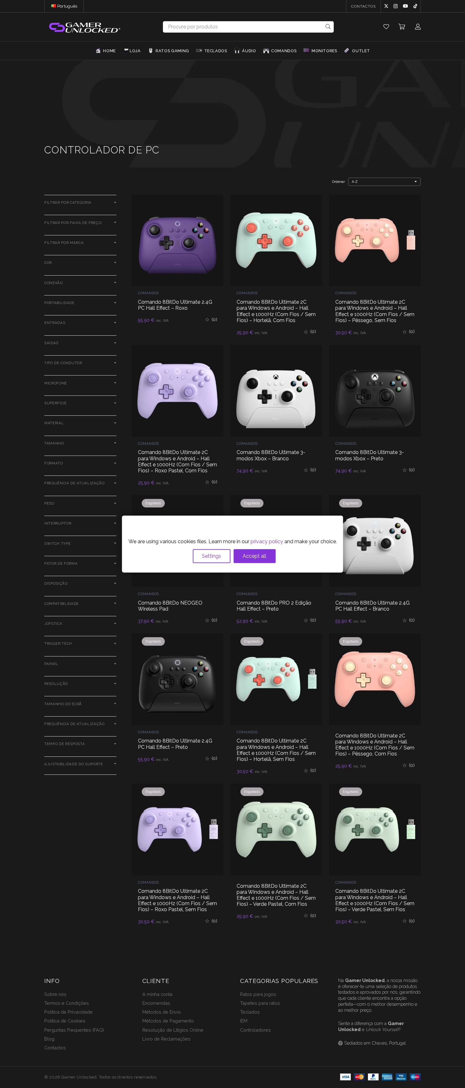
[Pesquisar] (328, 26)
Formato (53, 463)
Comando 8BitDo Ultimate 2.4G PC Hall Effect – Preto (175, 744)
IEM (243, 1020)
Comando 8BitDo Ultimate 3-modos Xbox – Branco (271, 455)
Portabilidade (59, 303)
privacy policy (267, 541)
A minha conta (157, 994)
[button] (79, 6)
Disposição (56, 583)
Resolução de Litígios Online (172, 1030)
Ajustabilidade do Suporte (73, 764)
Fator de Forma (61, 563)
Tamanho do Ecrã (63, 704)
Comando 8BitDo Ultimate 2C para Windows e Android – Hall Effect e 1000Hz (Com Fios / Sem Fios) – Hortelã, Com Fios (276, 311)
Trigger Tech (58, 643)
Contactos (55, 1047)
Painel (51, 664)
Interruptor (57, 523)
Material (54, 423)
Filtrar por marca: (64, 242)
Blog (49, 1038)
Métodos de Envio (161, 1012)
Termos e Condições (66, 1003)
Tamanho (54, 443)
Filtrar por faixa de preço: (73, 223)
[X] (386, 6)
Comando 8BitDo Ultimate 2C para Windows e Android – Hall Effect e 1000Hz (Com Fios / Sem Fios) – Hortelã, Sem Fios (276, 750)
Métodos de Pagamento (168, 1020)
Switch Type (57, 543)
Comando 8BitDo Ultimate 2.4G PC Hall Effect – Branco (372, 606)
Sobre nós (55, 994)
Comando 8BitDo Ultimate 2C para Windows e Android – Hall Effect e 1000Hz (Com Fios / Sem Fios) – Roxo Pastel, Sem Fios (177, 900)
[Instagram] (396, 6)
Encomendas (156, 1003)
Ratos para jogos (258, 994)
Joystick (53, 623)
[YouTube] (405, 6)
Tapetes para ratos (260, 1003)
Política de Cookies (64, 1020)
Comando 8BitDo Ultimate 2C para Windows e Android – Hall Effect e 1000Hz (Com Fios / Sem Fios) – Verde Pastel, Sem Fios (374, 900)
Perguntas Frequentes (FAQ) (74, 1030)
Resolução (56, 683)
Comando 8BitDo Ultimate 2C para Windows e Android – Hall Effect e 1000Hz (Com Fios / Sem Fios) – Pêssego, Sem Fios (374, 311)
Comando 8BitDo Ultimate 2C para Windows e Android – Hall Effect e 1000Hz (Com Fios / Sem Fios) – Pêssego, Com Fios (374, 745)
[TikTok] (415, 6)
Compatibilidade (61, 603)
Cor (48, 262)
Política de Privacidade (68, 1012)
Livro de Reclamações (166, 1038)
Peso (49, 503)
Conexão (53, 283)
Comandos (148, 293)
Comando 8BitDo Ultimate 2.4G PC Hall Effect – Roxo (175, 305)
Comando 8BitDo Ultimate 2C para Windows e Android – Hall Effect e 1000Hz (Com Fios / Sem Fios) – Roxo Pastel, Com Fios (177, 461)
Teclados (250, 1012)
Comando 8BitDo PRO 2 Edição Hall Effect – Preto (274, 606)
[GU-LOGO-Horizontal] (84, 27)
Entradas (54, 322)
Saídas (51, 343)
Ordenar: (339, 181)
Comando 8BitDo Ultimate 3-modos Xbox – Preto (369, 455)
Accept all (254, 556)
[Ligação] (386, 26)
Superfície (55, 403)
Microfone (55, 383)
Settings (211, 556)
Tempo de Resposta (64, 744)
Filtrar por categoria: (68, 202)
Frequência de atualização (74, 483)
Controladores (255, 1030)
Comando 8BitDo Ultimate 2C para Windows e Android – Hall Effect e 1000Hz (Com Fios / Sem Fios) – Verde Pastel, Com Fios (276, 895)
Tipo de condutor (63, 363)
